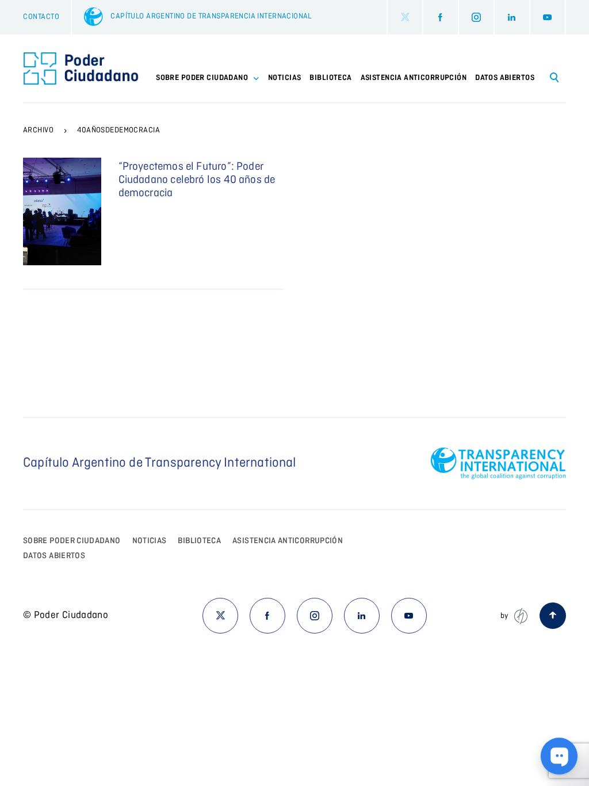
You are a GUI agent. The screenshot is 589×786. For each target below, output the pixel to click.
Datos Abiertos (504, 78)
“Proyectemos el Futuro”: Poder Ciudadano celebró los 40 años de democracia (197, 180)
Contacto (41, 17)
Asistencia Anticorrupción (414, 78)
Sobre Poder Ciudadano (72, 541)
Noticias (284, 78)
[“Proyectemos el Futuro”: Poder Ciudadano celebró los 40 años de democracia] (62, 211)
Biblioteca (330, 78)
